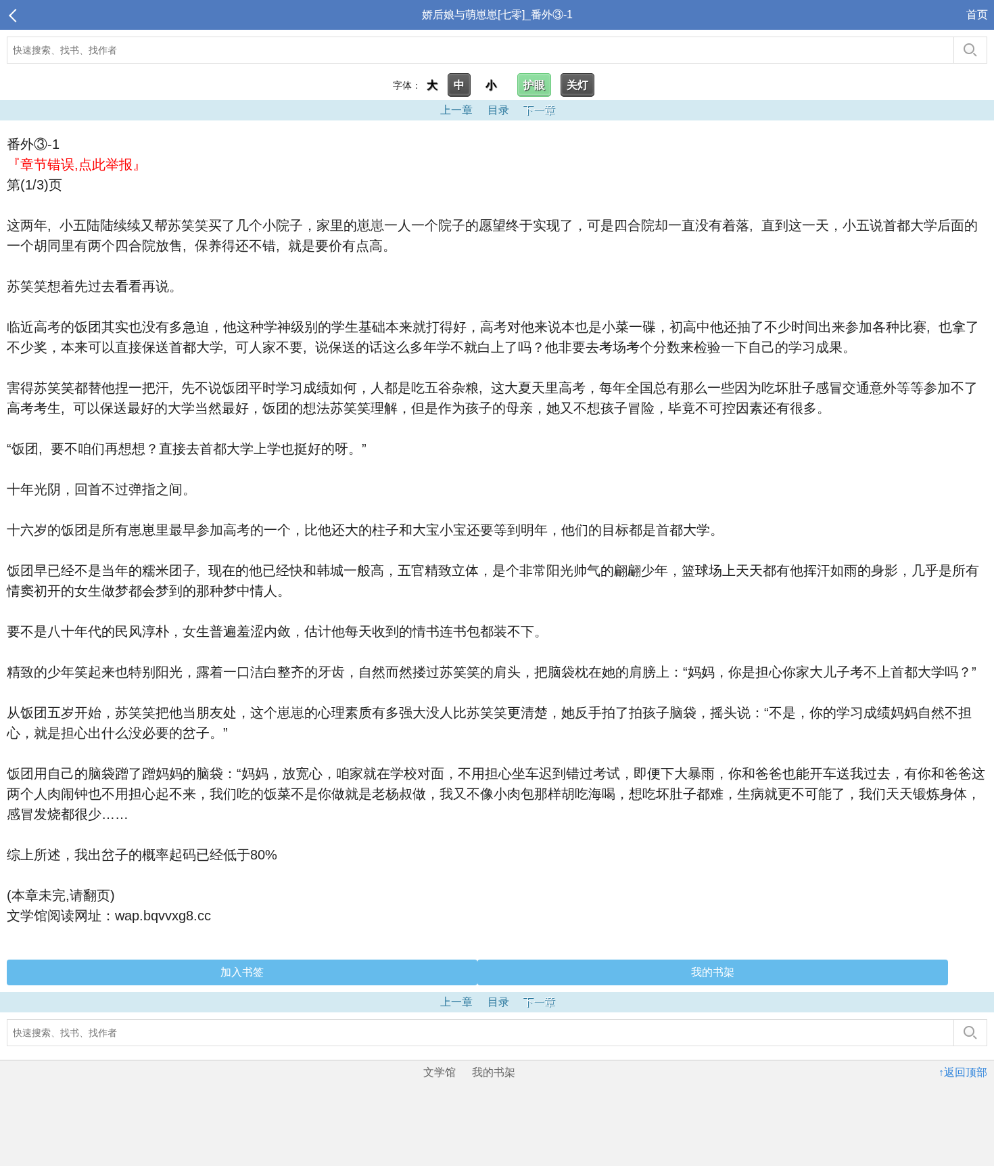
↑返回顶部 (963, 1072)
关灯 (577, 85)
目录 (498, 110)
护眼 (534, 85)
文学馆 (439, 1072)
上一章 (456, 110)
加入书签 (242, 972)
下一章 (539, 110)
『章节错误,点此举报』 (76, 164)
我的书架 (712, 972)
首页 (977, 14)
